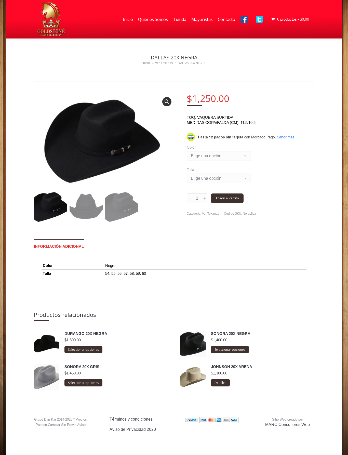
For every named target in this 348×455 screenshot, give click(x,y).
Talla (190, 169)
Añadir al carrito (227, 198)
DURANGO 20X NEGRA (85, 333)
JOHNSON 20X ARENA (231, 367)
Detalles (220, 383)
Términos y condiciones (131, 419)
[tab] (59, 244)
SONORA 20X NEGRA (230, 333)
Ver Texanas (210, 213)
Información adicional (59, 246)
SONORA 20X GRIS (81, 367)
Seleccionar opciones (83, 349)
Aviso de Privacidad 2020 (133, 429)
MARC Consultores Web (287, 424)
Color (191, 147)
